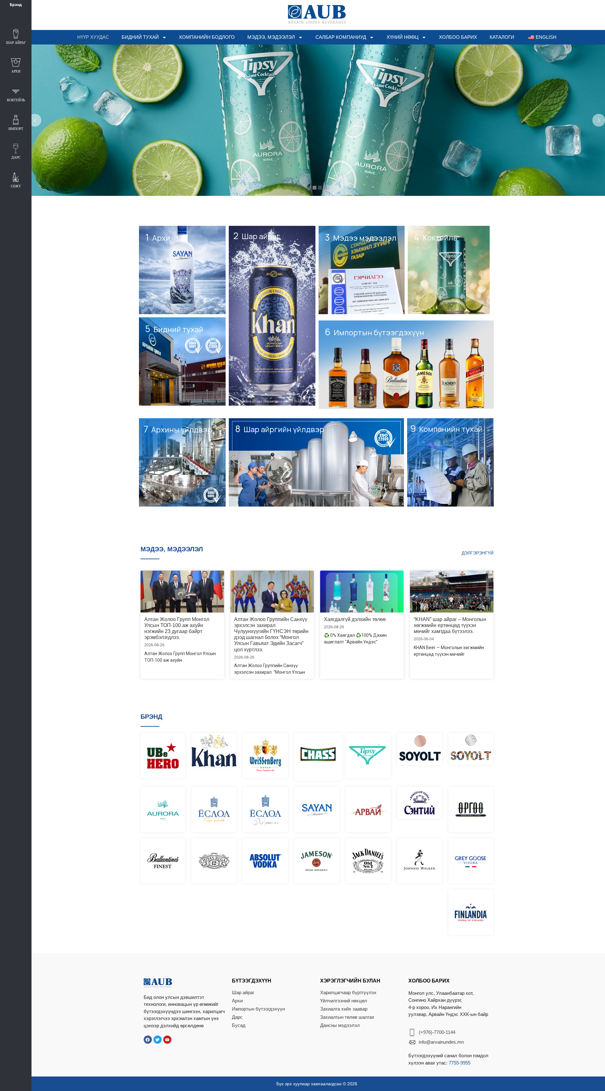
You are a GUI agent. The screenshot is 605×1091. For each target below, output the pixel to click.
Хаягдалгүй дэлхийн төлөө (355, 619)
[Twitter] (157, 1039)
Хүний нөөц (402, 37)
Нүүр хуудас (93, 37)
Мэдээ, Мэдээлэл (271, 37)
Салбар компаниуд (340, 37)
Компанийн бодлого (207, 37)
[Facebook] (148, 1039)
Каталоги (502, 37)
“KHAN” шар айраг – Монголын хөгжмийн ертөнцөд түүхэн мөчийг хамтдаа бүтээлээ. (450, 625)
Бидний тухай (140, 37)
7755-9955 (459, 1062)
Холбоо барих (458, 37)
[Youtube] (167, 1039)
